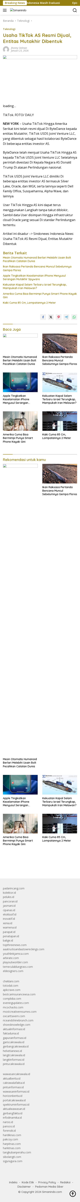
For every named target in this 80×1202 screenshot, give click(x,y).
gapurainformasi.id (14, 1038)
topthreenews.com (15, 945)
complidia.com (12, 998)
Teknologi (9, 29)
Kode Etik (28, 1182)
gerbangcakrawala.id (16, 1046)
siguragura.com (12, 1161)
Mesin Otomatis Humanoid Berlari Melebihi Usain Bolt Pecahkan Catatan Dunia (37, 259)
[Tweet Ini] (51, 317)
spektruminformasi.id (16, 1104)
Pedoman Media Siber (49, 1186)
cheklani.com (11, 981)
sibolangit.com (12, 1157)
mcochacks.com (13, 1007)
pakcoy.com (10, 1139)
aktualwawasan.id (14, 1109)
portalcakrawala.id (14, 1100)
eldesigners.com (13, 971)
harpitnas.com (12, 1144)
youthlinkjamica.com (16, 953)
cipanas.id (9, 910)
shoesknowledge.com (16, 1024)
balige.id (8, 940)
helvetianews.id (12, 1051)
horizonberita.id (12, 1096)
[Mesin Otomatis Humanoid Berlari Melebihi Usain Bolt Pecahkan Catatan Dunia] (20, 343)
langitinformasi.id (13, 1059)
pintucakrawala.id (13, 1064)
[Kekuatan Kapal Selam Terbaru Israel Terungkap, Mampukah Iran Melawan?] (59, 382)
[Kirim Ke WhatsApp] (74, 317)
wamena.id (10, 927)
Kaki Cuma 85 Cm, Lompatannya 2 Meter (29, 302)
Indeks (13, 1182)
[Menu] (5, 10)
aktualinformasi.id (14, 1029)
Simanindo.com (52, 1192)
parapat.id (9, 932)
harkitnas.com (12, 1148)
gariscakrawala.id (13, 1042)
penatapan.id (11, 936)
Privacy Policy (47, 1182)
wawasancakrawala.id (16, 1074)
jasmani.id (9, 905)
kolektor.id (9, 892)
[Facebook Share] (43, 317)
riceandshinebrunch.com (18, 1020)
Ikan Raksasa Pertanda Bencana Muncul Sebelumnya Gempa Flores (37, 268)
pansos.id (9, 1126)
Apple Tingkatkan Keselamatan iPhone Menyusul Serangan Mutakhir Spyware (34, 277)
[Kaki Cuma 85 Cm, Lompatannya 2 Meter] (59, 421)
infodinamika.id (12, 1117)
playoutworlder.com (15, 962)
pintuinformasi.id (13, 1087)
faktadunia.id (11, 1033)
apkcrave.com (11, 990)
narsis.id (8, 1122)
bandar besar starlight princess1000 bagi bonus (32, 866)
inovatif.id (9, 919)
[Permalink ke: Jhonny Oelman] (6, 49)
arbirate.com (11, 958)
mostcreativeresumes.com (20, 1011)
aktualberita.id (11, 1078)
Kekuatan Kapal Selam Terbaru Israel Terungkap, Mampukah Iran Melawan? (35, 286)
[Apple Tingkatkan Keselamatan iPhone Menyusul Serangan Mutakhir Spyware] (20, 382)
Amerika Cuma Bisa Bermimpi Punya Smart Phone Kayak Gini (40, 295)
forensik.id (9, 1130)
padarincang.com (13, 888)
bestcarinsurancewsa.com (19, 994)
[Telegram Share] (66, 317)
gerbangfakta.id (12, 1113)
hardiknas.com (12, 1135)
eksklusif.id (9, 914)
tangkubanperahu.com (17, 1152)
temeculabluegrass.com (18, 967)
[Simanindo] (17, 10)
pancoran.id (10, 901)
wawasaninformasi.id (16, 1091)
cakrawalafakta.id (14, 1083)
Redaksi (65, 1182)
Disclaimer (24, 1186)
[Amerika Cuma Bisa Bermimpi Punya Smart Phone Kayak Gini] (20, 421)
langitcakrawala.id (14, 1055)
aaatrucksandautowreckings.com (23, 949)
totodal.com (10, 985)
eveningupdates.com (16, 1003)
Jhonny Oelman (19, 48)
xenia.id (7, 923)
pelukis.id (8, 897)
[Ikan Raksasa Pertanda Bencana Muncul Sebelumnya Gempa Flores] (59, 343)
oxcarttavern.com (14, 1016)
